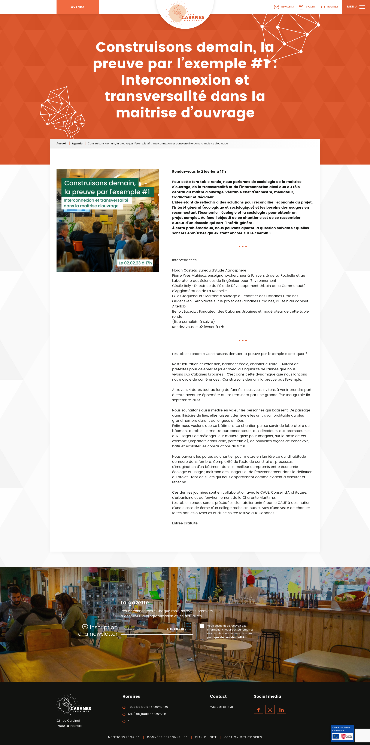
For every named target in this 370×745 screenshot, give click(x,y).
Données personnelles (167, 737)
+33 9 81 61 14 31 (221, 706)
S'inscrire (176, 629)
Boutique (333, 7)
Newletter (287, 7)
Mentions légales (124, 737)
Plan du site (206, 737)
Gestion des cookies (243, 737)
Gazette (311, 7)
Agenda (78, 7)
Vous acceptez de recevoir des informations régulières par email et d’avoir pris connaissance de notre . (230, 632)
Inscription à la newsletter (98, 631)
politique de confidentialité (226, 637)
